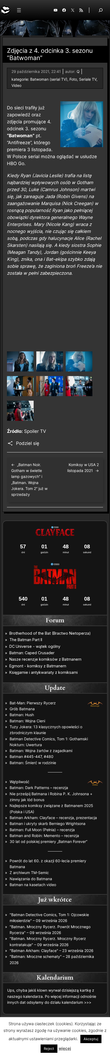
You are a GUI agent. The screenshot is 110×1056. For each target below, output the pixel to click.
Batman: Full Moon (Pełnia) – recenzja (42, 829)
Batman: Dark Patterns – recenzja (39, 787)
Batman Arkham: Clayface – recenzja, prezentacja (53, 817)
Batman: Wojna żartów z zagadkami (41, 750)
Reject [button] (49, 1048)
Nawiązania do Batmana (31, 878)
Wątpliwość (19, 781)
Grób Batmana (22, 709)
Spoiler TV (35, 431)
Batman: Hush (22, 714)
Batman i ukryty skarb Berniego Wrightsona (47, 823)
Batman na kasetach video (33, 884)
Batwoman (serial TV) (48, 79)
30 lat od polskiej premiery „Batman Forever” (48, 841)
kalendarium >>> (76, 1002)
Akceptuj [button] (91, 1039)
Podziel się (27, 443)
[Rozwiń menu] (19, 10)
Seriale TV (87, 79)
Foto (73, 79)
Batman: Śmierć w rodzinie (33, 762)
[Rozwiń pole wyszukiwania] (100, 10)
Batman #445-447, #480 (31, 756)
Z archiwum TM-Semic (29, 872)
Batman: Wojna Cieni (27, 721)
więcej (64, 1048)
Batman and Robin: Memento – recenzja (44, 835)
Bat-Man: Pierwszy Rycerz (33, 703)
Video (16, 85)
